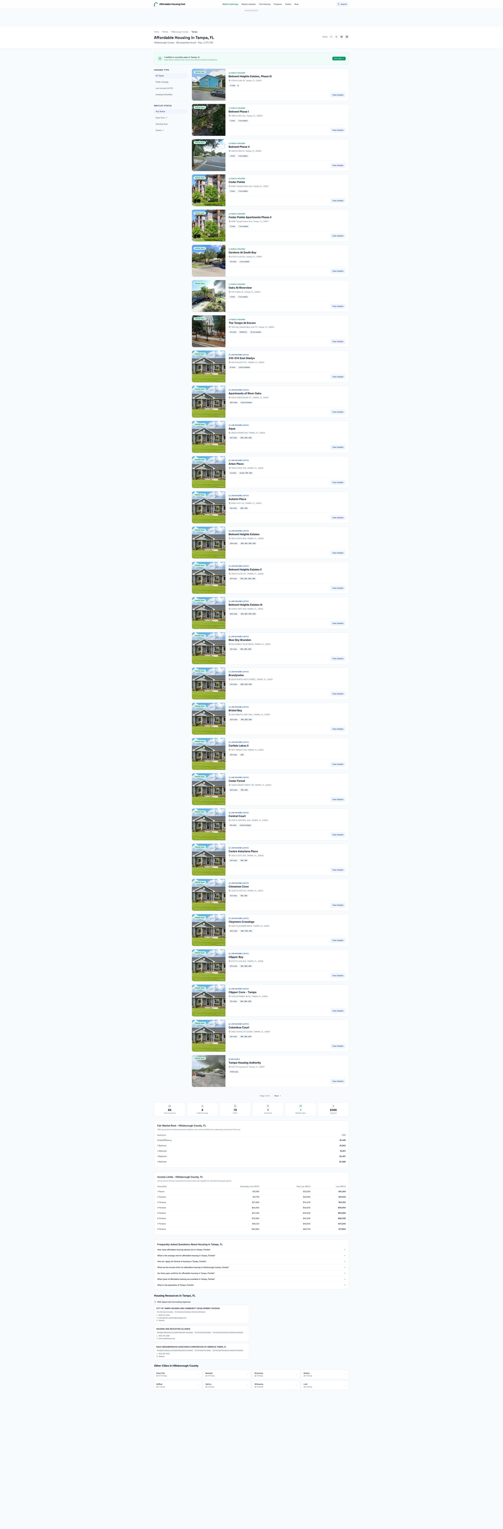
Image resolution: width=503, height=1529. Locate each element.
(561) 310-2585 (164, 1336)
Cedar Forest (237, 780)
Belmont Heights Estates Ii (245, 569)
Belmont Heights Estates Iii (245, 604)
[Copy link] (331, 37)
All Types (160, 76)
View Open (338, 58)
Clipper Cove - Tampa (242, 992)
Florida (165, 32)
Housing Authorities (164, 94)
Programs (278, 4)
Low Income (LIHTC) (164, 88)
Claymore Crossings (241, 921)
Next (276, 1096)
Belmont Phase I (239, 111)
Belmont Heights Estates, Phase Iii (250, 76)
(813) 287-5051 (164, 1354)
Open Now (161, 118)
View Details (337, 95)
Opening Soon (162, 124)
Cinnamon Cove (239, 886)
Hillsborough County (179, 32)
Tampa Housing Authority (245, 1062)
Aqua (232, 428)
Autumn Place (237, 499)
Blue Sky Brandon (240, 640)
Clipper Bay (236, 957)
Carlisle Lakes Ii (238, 745)
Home (156, 32)
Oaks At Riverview (240, 287)
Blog (296, 4)
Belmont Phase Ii (239, 146)
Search (344, 4)
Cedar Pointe (237, 182)
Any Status (160, 111)
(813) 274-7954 (164, 1315)
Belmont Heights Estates (244, 534)
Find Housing (264, 4)
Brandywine (236, 675)
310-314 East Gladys (242, 358)
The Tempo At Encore (242, 322)
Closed (160, 130)
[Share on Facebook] (342, 37)
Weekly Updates (248, 4)
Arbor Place (236, 463)
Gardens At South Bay (242, 252)
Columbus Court (239, 1027)
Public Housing (162, 82)
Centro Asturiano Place (243, 851)
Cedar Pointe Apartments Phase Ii (250, 217)
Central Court (237, 816)
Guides (288, 4)
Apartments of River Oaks (245, 393)
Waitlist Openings (230, 4)
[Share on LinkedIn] (347, 37)
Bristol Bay (235, 710)
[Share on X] (336, 37)
